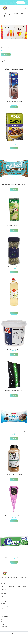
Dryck (2, 599)
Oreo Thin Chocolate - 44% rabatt (14, 101)
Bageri (2, 596)
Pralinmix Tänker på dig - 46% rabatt (14, 515)
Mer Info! (6, 54)
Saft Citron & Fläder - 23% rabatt (14, 308)
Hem (2, 18)
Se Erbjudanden (21, 2)
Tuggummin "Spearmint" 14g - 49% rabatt (14, 557)
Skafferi (3, 608)
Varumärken (4, 611)
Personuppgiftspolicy (6, 626)
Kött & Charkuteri (5, 603)
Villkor (2, 624)
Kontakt (3, 621)
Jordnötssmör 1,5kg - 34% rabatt (14, 349)
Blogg (2, 619)
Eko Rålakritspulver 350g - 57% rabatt (14, 474)
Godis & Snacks (4, 601)
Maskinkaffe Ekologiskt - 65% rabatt (14, 390)
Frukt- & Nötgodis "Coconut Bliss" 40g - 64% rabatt (14, 184)
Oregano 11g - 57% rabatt (14, 266)
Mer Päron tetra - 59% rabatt (14, 225)
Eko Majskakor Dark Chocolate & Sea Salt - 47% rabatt (14, 432)
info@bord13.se (4, 589)
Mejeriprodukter (4, 606)
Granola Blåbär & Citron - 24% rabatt (14, 143)
